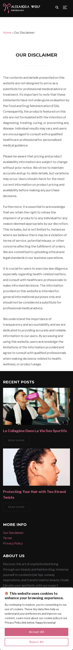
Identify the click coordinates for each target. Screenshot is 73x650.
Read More (16, 440)
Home (7, 32)
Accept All (36, 631)
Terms (7, 538)
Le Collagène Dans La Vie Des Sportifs (35, 431)
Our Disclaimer (13, 533)
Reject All (36, 641)
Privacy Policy (13, 543)
